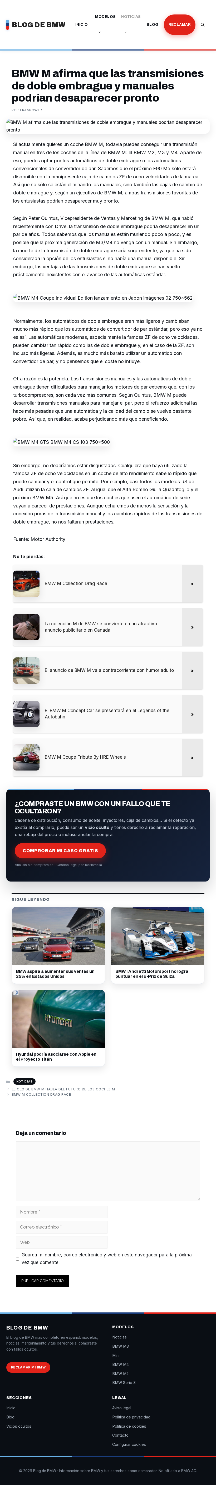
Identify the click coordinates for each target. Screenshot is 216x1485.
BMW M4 (120, 1364)
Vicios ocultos (18, 1426)
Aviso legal (121, 1408)
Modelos (105, 17)
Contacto (120, 1435)
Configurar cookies (129, 1444)
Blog (153, 25)
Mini (115, 1355)
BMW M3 (120, 1346)
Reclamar (180, 25)
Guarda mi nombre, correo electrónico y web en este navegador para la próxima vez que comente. (107, 1258)
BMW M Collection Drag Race (41, 1094)
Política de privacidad (131, 1417)
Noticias (131, 17)
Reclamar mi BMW (28, 1367)
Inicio (81, 25)
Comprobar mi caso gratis (60, 850)
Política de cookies (129, 1426)
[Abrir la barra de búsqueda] (202, 25)
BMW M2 (120, 1373)
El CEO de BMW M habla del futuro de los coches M (63, 1089)
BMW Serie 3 (124, 1382)
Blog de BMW (38, 24)
